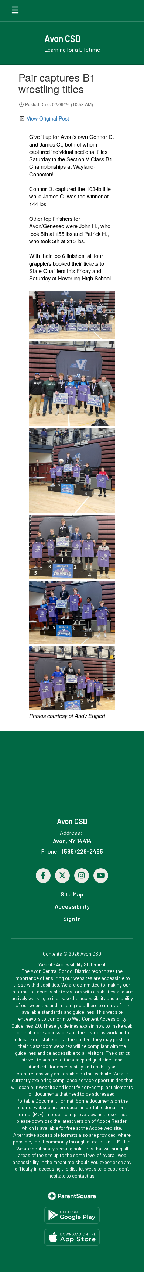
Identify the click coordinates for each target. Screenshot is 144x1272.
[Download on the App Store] (72, 1237)
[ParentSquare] (72, 1195)
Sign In (72, 918)
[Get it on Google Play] (72, 1215)
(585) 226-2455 (82, 851)
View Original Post (48, 118)
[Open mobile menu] (15, 10)
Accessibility (72, 906)
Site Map (72, 894)
